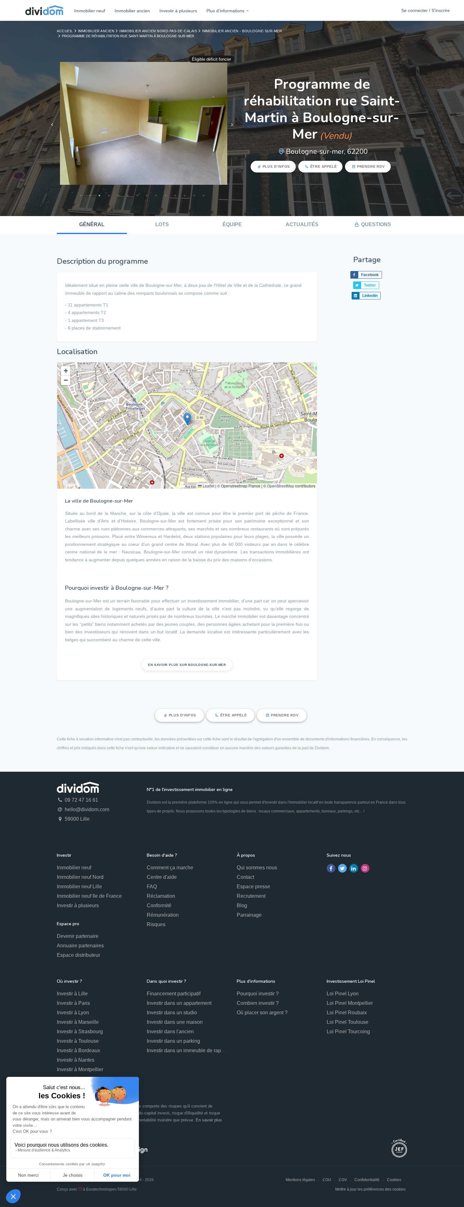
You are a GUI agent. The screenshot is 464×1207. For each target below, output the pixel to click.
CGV (343, 1180)
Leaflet (208, 485)
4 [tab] (109, 195)
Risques (156, 924)
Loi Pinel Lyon (343, 993)
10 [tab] (166, 195)
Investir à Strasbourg (80, 1031)
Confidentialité (366, 1180)
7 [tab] (137, 195)
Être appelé (323, 166)
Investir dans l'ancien (170, 1031)
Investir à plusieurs (178, 10)
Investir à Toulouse (78, 1041)
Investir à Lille (72, 993)
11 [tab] (175, 195)
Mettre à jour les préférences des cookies (370, 1189)
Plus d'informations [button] (225, 10)
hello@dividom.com (86, 809)
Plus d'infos (276, 166)
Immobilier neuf (89, 10)
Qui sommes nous (257, 867)
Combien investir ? (258, 1003)
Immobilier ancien (132, 10)
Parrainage (249, 915)
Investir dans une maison (175, 1022)
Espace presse (253, 886)
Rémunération (163, 915)
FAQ (152, 886)
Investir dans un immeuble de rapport (188, 1050)
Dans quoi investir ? (166, 981)
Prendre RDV (371, 166)
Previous (52, 125)
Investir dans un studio (172, 1012)
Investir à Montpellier (80, 1069)
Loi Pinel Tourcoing (348, 1031)
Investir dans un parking (173, 1041)
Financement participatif (173, 993)
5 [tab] (118, 195)
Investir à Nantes (75, 1060)
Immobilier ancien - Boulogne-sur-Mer (242, 31)
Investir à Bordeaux (78, 1050)
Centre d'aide (162, 877)
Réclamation (161, 896)
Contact (245, 877)
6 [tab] (128, 195)
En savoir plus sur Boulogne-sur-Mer (187, 665)
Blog (242, 905)
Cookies (394, 1180)
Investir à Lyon (73, 1012)
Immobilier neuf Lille (79, 886)
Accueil (65, 31)
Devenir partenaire (77, 936)
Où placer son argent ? (262, 1012)
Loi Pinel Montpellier (350, 1003)
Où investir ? (69, 981)
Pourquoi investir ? (258, 993)
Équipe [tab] (232, 224)
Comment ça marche (170, 867)
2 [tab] (90, 195)
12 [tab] (184, 195)
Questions (376, 224)
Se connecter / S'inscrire (425, 10)
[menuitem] (89, 10)
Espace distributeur (78, 955)
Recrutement (251, 896)
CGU (327, 1180)
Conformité (159, 905)
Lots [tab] (162, 224)
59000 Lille (76, 819)
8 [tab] (147, 195)
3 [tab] (99, 195)
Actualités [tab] (302, 224)
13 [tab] (194, 195)
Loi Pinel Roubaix (347, 1012)
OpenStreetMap (280, 485)
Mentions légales (300, 1180)
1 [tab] (80, 195)
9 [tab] (156, 195)
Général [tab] (91, 224)
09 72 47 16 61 (80, 800)
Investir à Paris (73, 1003)
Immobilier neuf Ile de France (89, 896)
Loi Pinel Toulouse (347, 1022)
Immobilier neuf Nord (80, 877)
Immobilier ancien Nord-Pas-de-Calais (158, 31)
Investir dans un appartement (179, 1003)
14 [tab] (203, 195)
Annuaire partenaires (80, 945)
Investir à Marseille (78, 1022)
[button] (187, 419)
